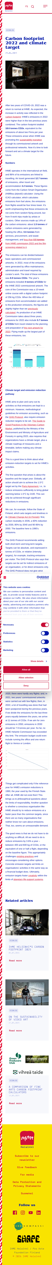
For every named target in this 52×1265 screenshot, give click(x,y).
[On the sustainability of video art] (27, 1010)
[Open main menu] (45, 6)
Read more (16, 962)
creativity (32, 876)
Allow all (26, 669)
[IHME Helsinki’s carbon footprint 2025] (27, 940)
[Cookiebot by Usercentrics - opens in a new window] (37, 577)
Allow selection (26, 677)
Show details (37, 661)
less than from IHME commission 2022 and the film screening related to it (25, 244)
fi (26, 6)
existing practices (25, 856)
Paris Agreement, (30, 486)
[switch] (45, 633)
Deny (26, 685)
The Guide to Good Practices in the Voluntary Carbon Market (25, 425)
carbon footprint (13, 117)
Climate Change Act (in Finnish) (23, 517)
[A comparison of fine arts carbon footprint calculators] (27, 1081)
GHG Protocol (16, 417)
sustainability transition (31, 140)
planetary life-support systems (28, 879)
